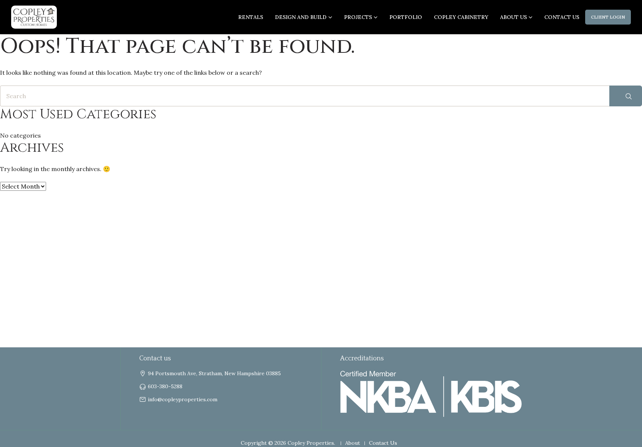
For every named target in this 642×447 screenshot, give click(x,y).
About (352, 443)
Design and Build (301, 17)
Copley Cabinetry (461, 17)
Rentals (250, 17)
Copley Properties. (311, 443)
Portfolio (405, 17)
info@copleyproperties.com (182, 399)
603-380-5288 (165, 386)
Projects (358, 17)
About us (513, 17)
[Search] (625, 96)
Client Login (608, 17)
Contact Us (561, 17)
